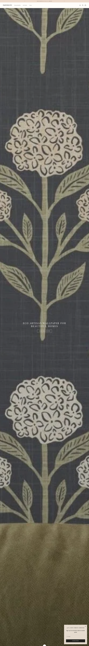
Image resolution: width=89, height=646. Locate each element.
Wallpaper (17, 5)
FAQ (30, 5)
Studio (25, 5)
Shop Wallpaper (44, 331)
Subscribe (75, 640)
